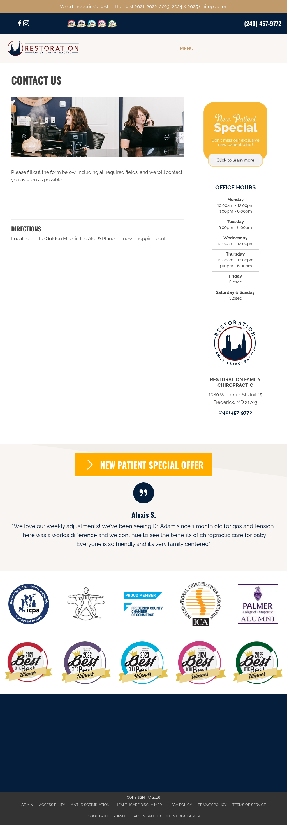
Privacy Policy (212, 805)
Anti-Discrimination (90, 805)
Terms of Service (249, 805)
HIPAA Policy (180, 805)
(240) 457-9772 (262, 23)
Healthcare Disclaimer (138, 805)
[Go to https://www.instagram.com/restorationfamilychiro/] (26, 24)
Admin (27, 805)
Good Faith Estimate (108, 816)
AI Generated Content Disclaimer (167, 816)
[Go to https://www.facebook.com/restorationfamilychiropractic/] (20, 24)
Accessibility (52, 805)
